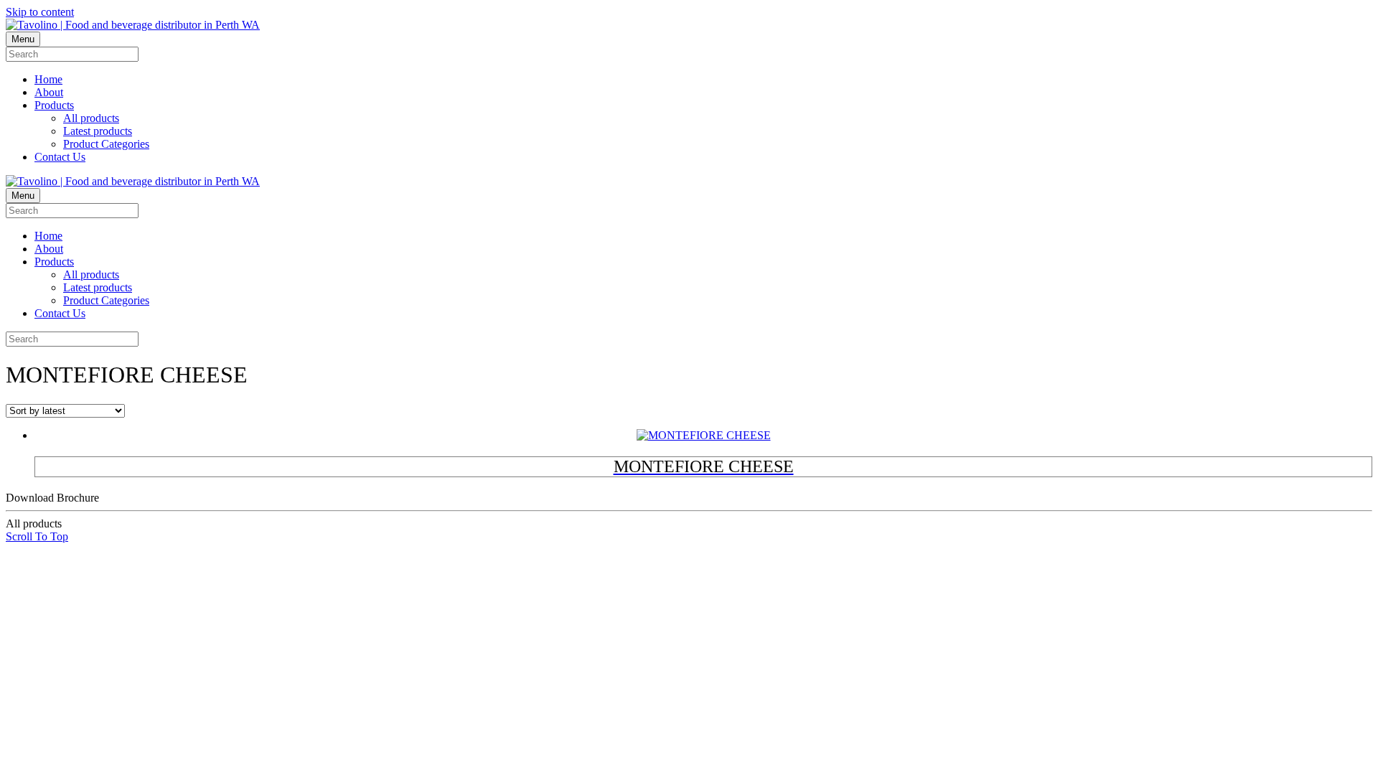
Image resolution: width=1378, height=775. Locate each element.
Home (48, 79)
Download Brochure (52, 511)
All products (91, 118)
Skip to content (40, 12)
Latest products (97, 131)
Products (54, 105)
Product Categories (106, 144)
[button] (37, 536)
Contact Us (59, 157)
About (48, 92)
